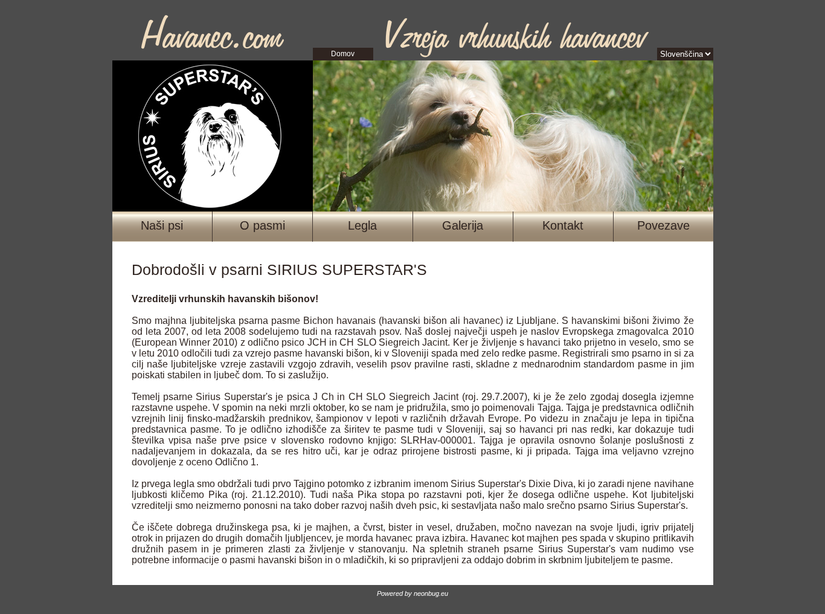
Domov (343, 54)
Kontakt (562, 225)
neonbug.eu (431, 593)
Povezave (663, 225)
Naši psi (162, 225)
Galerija (462, 225)
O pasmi (262, 225)
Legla (362, 225)
